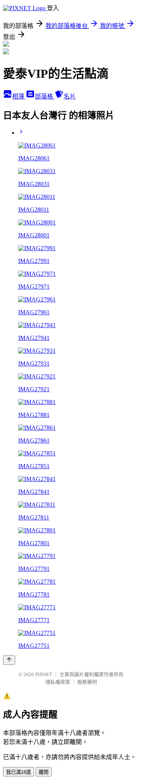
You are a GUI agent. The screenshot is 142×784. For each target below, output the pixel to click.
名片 (70, 96)
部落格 (45, 96)
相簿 (19, 96)
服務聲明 (87, 682)
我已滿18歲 (18, 772)
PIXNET (43, 674)
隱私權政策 (57, 682)
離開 (43, 772)
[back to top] (9, 660)
